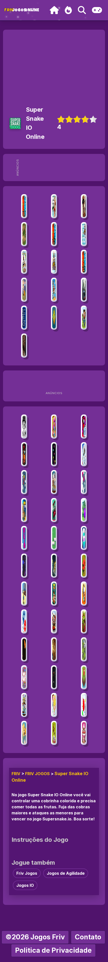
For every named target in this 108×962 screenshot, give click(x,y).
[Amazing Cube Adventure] (54, 538)
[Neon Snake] (54, 677)
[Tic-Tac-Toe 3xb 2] (24, 317)
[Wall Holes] (24, 538)
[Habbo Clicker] (24, 510)
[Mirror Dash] (54, 510)
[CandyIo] (24, 649)
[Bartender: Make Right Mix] (24, 705)
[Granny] (24, 345)
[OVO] (24, 426)
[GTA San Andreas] (84, 206)
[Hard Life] (54, 482)
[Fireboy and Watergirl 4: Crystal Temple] (54, 234)
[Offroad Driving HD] (84, 565)
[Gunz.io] (54, 621)
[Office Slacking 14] (54, 705)
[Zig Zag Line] (54, 454)
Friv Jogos (37, 773)
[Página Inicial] (54, 10)
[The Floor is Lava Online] (84, 593)
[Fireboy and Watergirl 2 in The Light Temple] (84, 262)
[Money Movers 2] (54, 593)
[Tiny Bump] (84, 482)
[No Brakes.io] (24, 621)
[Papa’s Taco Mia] (24, 733)
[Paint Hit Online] (84, 538)
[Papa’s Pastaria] (54, 733)
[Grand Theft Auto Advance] (54, 206)
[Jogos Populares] (68, 10)
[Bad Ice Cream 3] (24, 262)
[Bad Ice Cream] (84, 234)
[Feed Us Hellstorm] (84, 621)
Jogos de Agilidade (66, 873)
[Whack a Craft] (84, 317)
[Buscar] (82, 10)
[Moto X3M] (54, 290)
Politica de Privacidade (53, 950)
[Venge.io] (54, 426)
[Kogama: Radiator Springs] (24, 593)
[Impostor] (24, 454)
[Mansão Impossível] (84, 649)
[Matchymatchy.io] (24, 677)
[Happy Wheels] (24, 290)
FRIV (16, 773)
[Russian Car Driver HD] (84, 290)
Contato (88, 937)
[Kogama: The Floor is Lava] (54, 649)
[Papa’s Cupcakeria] (84, 733)
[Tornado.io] (84, 454)
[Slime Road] (84, 510)
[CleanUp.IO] (24, 482)
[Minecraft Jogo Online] (24, 234)
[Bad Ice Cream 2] (54, 262)
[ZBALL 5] (84, 677)
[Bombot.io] (54, 565)
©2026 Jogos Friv (35, 937)
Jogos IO (25, 885)
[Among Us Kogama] (84, 426)
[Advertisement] (62, 167)
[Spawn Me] (84, 705)
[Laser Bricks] (24, 565)
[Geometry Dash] (54, 317)
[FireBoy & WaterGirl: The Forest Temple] (24, 206)
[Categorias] (97, 10)
